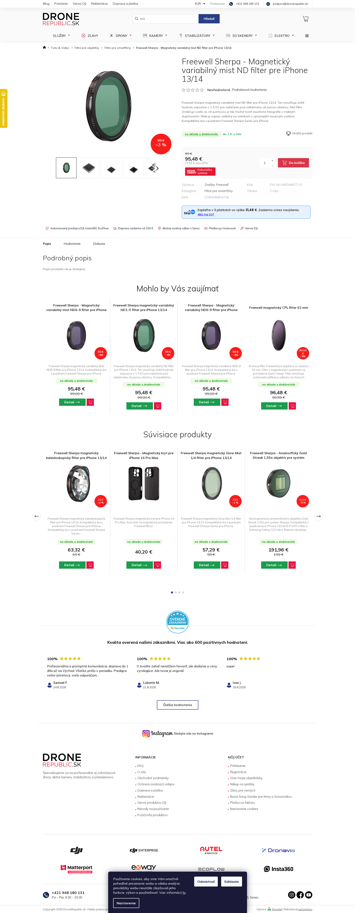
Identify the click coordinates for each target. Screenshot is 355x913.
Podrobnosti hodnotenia (249, 90)
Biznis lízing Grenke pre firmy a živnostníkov (261, 797)
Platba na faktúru (242, 803)
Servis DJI (79, 4)
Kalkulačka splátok (204, 171)
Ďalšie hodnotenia (177, 705)
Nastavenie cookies (244, 809)
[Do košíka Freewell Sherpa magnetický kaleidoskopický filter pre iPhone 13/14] (90, 565)
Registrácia (238, 772)
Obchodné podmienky (153, 778)
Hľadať (209, 19)
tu (184, 892)
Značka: (216, 185)
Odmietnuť (206, 881)
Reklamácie (99, 4)
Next (318, 516)
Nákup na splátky (242, 784)
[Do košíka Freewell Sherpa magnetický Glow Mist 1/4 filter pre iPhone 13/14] (224, 565)
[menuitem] (60, 35)
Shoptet (277, 909)
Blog (46, 4)
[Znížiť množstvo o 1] (272, 165)
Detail (69, 565)
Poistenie (61, 4)
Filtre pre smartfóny (219, 191)
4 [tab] (183, 592)
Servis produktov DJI (151, 803)
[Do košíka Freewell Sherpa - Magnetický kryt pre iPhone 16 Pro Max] (157, 565)
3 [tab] (179, 592)
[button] (76, 402)
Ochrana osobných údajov (156, 784)
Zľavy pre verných (242, 790)
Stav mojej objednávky (246, 778)
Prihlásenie (238, 766)
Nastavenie (126, 903)
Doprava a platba (125, 4)
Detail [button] (69, 402)
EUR (198, 4)
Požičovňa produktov (152, 815)
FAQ (140, 766)
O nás (141, 772)
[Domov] (45, 48)
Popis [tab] (47, 244)
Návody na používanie (153, 809)
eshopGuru (305, 909)
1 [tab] (172, 592)
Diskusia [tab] (99, 244)
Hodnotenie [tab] (72, 244)
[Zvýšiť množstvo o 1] (272, 160)
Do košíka (297, 163)
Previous (37, 516)
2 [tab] (176, 592)
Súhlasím (231, 881)
